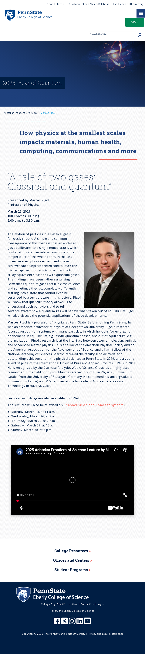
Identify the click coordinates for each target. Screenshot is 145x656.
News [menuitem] (50, 4)
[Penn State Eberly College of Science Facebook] (57, 623)
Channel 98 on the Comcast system (94, 405)
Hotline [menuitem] (73, 604)
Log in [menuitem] (100, 604)
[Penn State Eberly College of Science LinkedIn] (80, 623)
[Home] (26, 11)
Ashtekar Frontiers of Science (21, 112)
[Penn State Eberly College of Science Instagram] (72, 623)
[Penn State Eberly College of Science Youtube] (87, 623)
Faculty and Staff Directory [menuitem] (128, 4)
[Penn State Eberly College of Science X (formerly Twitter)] (65, 623)
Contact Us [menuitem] (87, 604)
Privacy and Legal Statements (105, 633)
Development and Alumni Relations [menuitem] (89, 4)
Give (135, 22)
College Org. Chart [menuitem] (52, 604)
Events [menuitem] (61, 4)
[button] (134, 23)
